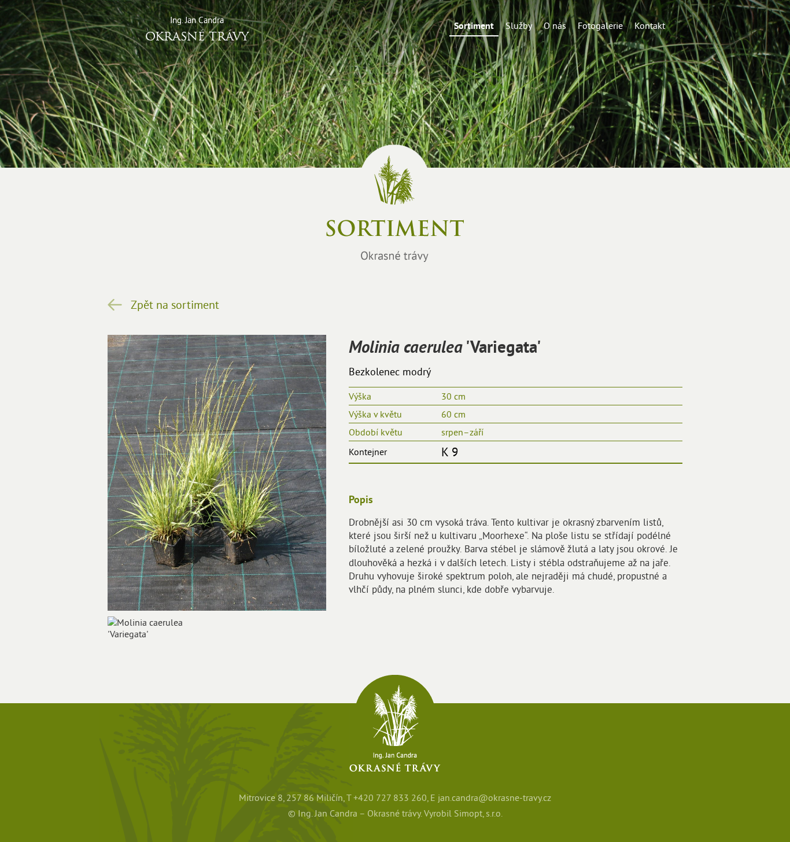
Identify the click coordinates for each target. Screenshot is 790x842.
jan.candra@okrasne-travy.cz (494, 797)
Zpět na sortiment (175, 305)
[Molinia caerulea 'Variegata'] (160, 628)
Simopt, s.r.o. (478, 813)
